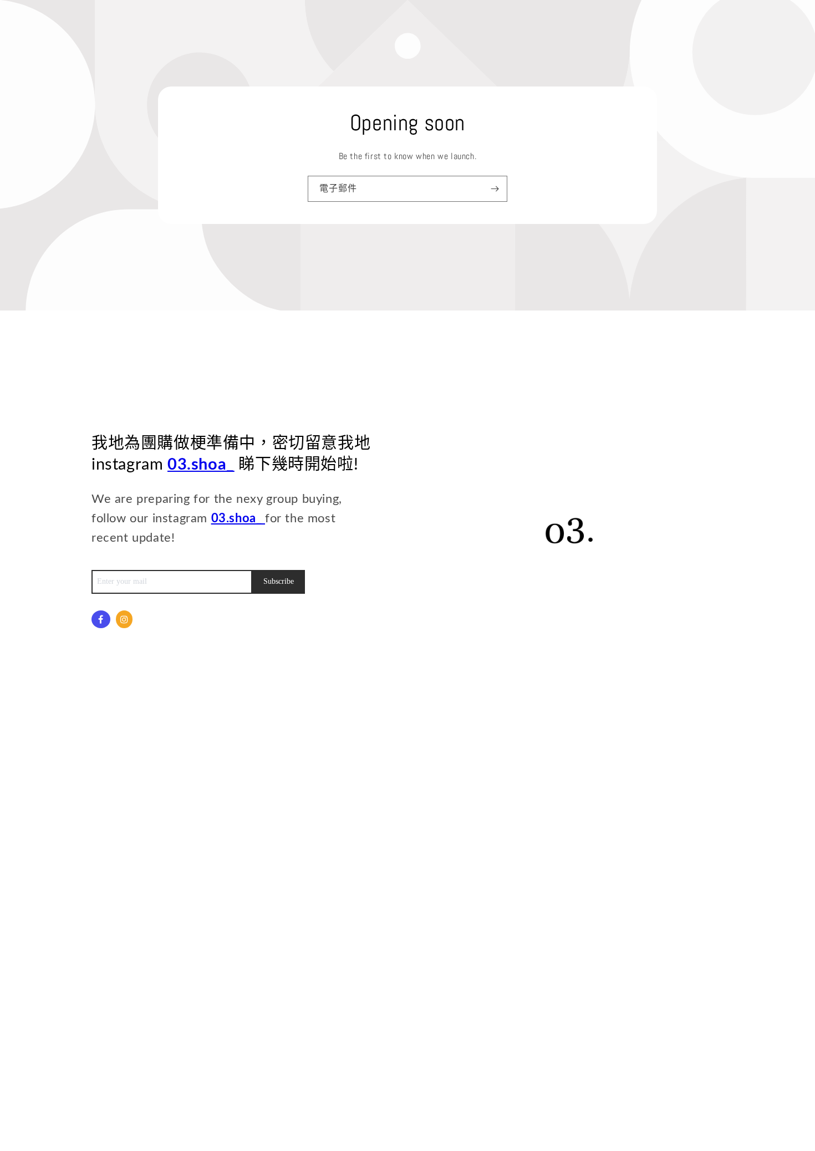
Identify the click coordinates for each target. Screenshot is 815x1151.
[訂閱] (494, 189)
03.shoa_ (201, 465)
